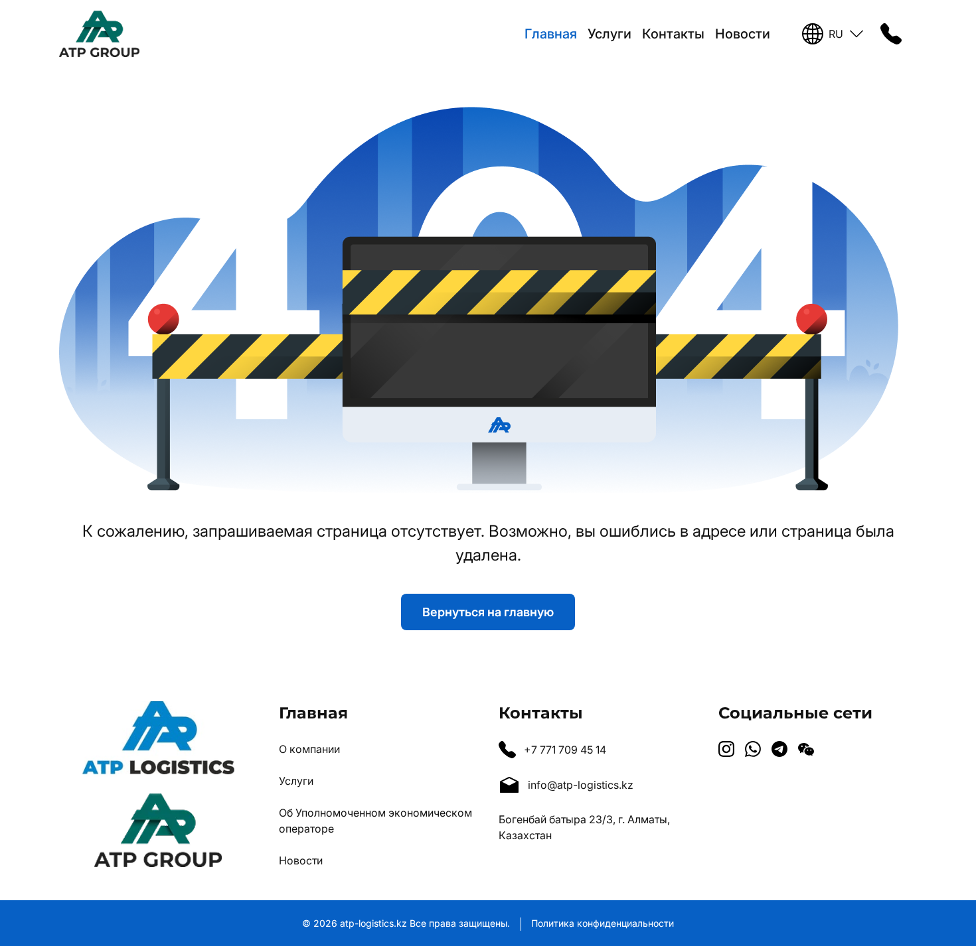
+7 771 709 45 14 (565, 749)
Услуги (609, 34)
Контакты (673, 34)
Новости (742, 34)
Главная (551, 34)
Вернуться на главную (488, 612)
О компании (309, 749)
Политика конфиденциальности (602, 923)
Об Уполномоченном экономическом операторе (375, 820)
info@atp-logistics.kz (580, 784)
